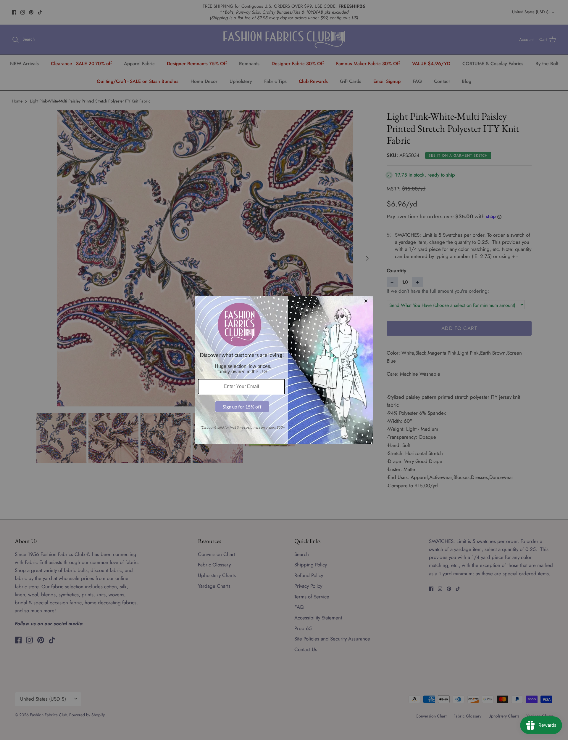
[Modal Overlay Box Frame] (284, 370)
